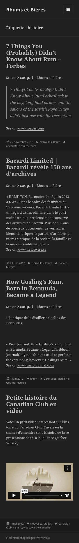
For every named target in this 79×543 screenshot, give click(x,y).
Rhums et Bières (26, 9)
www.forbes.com (30, 128)
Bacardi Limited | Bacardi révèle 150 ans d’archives (39, 167)
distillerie (63, 379)
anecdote (12, 146)
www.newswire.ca (31, 249)
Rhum (56, 142)
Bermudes (50, 379)
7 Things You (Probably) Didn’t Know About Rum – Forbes (33, 56)
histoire (23, 146)
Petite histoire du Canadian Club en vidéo (31, 404)
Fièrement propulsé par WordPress (28, 538)
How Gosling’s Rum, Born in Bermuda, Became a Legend (34, 288)
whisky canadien (41, 527)
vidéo (26, 527)
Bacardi (63, 263)
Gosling (10, 382)
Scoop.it (25, 77)
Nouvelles (46, 142)
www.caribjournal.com (35, 365)
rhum (32, 146)
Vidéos (48, 523)
